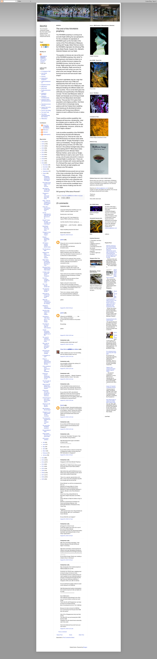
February (45, 453)
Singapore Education (43, 94)
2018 (43, 158)
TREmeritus (44, 118)
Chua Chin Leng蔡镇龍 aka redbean (69, 349)
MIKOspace (44, 86)
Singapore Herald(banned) (45, 97)
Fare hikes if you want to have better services (47, 184)
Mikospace (45, 129)
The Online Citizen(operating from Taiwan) (45, 115)
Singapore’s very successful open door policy (46, 196)
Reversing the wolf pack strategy (46, 352)
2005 (43, 479)
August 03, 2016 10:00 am (66, 335)
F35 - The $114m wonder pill (46, 285)
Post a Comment (63, 631)
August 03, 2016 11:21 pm (66, 628)
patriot (62, 239)
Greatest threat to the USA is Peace (111, 319)
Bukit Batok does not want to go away (46, 228)
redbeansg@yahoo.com (102, 188)
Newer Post (59, 635)
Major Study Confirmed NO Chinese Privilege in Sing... (46, 262)
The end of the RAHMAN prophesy (46, 427)
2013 (43, 462)
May (44, 446)
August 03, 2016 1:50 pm (66, 455)
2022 (43, 150)
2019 (43, 156)
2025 (43, 143)
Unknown (45, 132)
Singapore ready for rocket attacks (47, 307)
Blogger (85, 647)
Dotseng (43, 76)
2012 (43, 464)
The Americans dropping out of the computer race (46, 420)
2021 (43, 152)
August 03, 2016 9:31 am (66, 234)
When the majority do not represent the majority (47, 301)
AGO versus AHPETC (46, 439)
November (45, 167)
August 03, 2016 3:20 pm (66, 535)
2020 (43, 154)
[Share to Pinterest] (69, 198)
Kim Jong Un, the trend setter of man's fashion (47, 325)
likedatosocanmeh (45, 84)
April (44, 448)
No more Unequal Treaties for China (46, 280)
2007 (43, 474)
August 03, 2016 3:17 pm (66, 519)
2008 (43, 472)
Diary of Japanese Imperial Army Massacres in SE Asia (47, 361)
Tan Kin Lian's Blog (46, 110)
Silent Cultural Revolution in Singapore (43, 60)
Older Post (81, 635)
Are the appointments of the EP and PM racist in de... (47, 215)
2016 (43, 163)
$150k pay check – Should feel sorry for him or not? (46, 376)
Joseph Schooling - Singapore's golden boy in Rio (47, 332)
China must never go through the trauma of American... (46, 393)
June (44, 444)
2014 (43, 460)
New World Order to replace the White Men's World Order (111, 401)
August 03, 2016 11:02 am (66, 368)
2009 (43, 470)
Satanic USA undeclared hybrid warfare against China (110, 369)
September (46, 171)
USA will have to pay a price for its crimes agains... (47, 399)
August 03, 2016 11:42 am (66, 429)
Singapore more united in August (47, 234)
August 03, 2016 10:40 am (66, 344)
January (45, 455)
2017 (43, 160)
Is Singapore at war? (46, 356)
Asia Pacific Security (44, 74)
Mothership (44, 88)
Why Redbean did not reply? (47, 409)
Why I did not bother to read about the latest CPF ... (46, 346)
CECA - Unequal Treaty (115, 335)
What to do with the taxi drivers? (46, 405)
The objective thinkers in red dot (46, 290)
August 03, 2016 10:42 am (66, 356)
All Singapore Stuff (45, 71)
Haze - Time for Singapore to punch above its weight (46, 202)
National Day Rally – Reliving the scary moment (46, 255)
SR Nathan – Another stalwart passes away (46, 245)
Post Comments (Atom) (68, 637)
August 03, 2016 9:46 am (66, 308)
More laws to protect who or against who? (46, 295)
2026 (43, 141)
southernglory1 (47, 134)
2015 (43, 457)
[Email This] (62, 198)
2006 (43, 477)
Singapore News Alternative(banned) (46, 101)
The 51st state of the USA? (47, 381)
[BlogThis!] (64, 198)
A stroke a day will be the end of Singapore (46, 274)
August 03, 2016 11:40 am (66, 417)
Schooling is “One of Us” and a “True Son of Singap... (46, 319)
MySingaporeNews (62, 9)
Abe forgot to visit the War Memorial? (46, 190)
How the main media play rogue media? (46, 312)
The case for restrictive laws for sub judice (46, 339)
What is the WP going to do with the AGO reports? (46, 386)
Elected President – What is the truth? (46, 239)
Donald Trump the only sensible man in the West (47, 222)
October (45, 169)
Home (70, 635)
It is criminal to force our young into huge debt (111, 353)
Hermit (62, 405)
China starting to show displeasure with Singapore (47, 369)
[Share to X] (66, 198)
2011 (43, 466)
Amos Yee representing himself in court (46, 208)
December (45, 165)
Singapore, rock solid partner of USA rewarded (46, 414)
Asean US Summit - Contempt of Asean (111, 387)
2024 (43, 146)
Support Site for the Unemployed (46, 108)
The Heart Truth (45, 112)
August (45, 173)
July (44, 442)
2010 (43, 468)
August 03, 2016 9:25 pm (66, 560)
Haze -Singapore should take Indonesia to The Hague (46, 178)
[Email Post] (58, 197)
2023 (43, 148)
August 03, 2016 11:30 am (66, 400)
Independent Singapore (44, 79)
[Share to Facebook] (67, 198)
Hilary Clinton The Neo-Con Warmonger (47, 435)
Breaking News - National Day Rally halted (47, 269)
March (44, 451)
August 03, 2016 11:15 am (66, 379)
